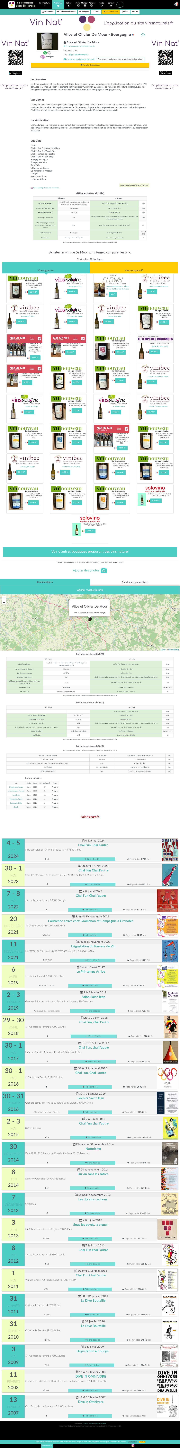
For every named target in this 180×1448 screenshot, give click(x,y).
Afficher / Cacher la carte (90, 590)
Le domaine (48, 12)
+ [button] (4, 598)
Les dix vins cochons (92, 1199)
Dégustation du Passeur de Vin (93, 946)
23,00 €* (33, 292)
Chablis (16, 807)
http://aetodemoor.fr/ (78, 55)
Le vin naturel (44, 3)
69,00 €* (90, 531)
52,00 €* (28, 412)
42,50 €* (76, 382)
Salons (68, 3)
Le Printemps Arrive (90, 971)
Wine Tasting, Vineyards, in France (46, 188)
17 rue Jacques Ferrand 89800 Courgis (79, 46)
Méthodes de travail (67, 12)
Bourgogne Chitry (16, 803)
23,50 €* (115, 412)
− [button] (4, 602)
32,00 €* (76, 442)
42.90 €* (151, 382)
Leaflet (163, 649)
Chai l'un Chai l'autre (93, 845)
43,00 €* (72, 322)
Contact (111, 3)
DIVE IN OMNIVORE (90, 1376)
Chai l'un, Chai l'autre (90, 1072)
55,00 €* (154, 352)
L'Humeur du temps (16, 787)
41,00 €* (27, 382)
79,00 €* (120, 473)
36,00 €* (120, 380)
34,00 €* (35, 358)
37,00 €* (72, 292)
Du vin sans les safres (93, 1174)
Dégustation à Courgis (92, 1351)
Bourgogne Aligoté (16, 799)
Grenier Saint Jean (90, 1098)
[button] (119, 5)
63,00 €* (163, 442)
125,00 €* (156, 501)
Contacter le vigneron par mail (80, 59)
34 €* (113, 294)
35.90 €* (21, 322)
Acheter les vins (111, 12)
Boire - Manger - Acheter (85, 3)
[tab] (46, 267)
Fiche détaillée (93, 859)
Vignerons (58, 3)
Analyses (85, 12)
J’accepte (142, 1442)
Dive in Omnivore (91, 1401)
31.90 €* (108, 322)
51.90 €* (65, 472)
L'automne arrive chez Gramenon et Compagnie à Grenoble (90, 921)
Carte (101, 3)
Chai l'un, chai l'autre (94, 1022)
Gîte (136, 12)
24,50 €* (120, 352)
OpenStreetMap (173, 649)
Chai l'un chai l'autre (94, 1123)
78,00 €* (163, 473)
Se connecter (47, 1446)
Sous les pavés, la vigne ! (90, 1224)
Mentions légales (100, 1423)
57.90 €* (151, 292)
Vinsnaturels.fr (22, 4)
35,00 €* (163, 322)
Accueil (85, 1423)
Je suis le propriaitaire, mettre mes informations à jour (120, 59)
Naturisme (93, 1148)
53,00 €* (33, 442)
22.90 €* (21, 472)
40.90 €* (151, 412)
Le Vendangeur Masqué (16, 791)
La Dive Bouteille (93, 1300)
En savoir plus (132, 1442)
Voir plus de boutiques (91, 65)
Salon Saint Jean (93, 997)
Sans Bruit (16, 795)
